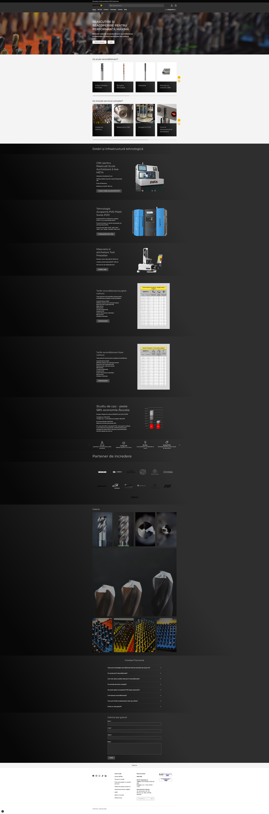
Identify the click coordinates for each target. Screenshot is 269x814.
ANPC (116, 792)
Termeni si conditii (119, 779)
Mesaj (109, 741)
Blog (125, 9)
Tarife (111, 42)
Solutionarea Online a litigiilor (122, 789)
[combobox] (136, 5)
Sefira (97, 808)
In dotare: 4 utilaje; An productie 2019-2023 (109, 190)
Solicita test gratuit (102, 321)
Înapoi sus (134, 765)
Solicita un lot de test (99, 42)
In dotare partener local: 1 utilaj (105, 234)
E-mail (109, 728)
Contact (120, 9)
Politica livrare (118, 798)
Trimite (111, 757)
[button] (175, 5)
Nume (109, 721)
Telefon (109, 734)
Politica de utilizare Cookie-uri (123, 786)
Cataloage (113, 9)
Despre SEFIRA (119, 776)
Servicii (100, 9)
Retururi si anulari (119, 795)
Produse (106, 9)
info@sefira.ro (144, 780)
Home (94, 9)
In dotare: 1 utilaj (102, 269)
